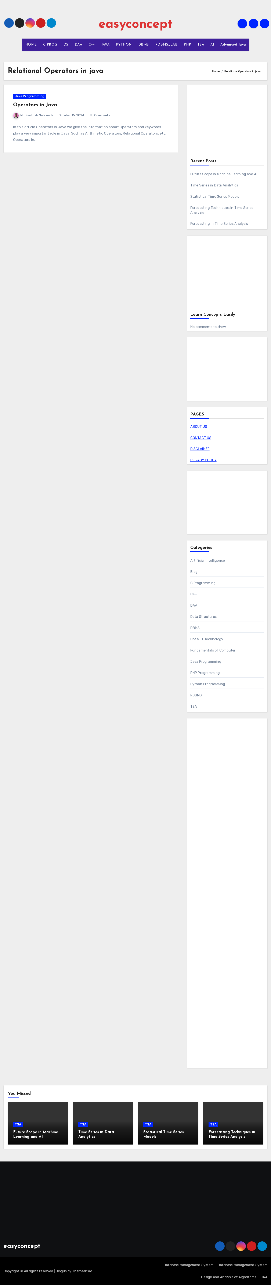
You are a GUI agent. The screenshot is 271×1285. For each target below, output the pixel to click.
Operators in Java (35, 105)
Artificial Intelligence (207, 560)
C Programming (203, 583)
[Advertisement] (228, 122)
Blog (194, 572)
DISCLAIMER (200, 449)
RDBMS (196, 695)
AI (212, 44)
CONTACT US (200, 438)
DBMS (143, 44)
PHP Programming (205, 673)
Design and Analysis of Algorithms (228, 1277)
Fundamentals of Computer (213, 650)
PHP (187, 44)
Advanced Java (233, 44)
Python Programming (207, 684)
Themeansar (82, 1271)
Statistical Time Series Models (214, 196)
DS (66, 44)
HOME (31, 44)
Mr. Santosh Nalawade (36, 115)
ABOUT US (198, 427)
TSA (201, 44)
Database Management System (188, 1265)
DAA (78, 44)
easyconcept (136, 24)
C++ (91, 44)
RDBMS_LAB (166, 44)
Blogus (61, 1271)
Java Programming (29, 96)
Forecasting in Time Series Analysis (219, 224)
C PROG (50, 44)
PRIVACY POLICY (203, 460)
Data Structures (203, 617)
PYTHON (124, 44)
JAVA (105, 44)
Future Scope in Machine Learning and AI (223, 174)
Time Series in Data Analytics (214, 185)
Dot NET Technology (206, 639)
